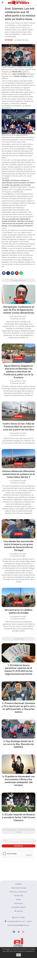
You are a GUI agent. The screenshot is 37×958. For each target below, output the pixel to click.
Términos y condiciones (18, 892)
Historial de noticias (18, 888)
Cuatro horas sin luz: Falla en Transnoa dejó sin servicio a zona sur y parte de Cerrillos (18, 426)
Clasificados (18, 903)
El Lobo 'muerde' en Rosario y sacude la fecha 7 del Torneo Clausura (18, 817)
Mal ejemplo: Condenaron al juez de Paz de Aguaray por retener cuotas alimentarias (18, 309)
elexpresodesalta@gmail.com (18, 925)
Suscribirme (18, 846)
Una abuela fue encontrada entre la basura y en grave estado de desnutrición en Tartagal (18, 545)
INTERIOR (9, 40)
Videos (18, 899)
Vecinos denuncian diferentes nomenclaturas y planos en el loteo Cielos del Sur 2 (18, 474)
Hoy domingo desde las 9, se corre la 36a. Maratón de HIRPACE (18, 744)
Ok (18, 955)
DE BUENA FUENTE (18, 907)
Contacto (18, 884)
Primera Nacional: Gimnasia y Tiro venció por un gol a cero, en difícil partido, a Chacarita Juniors (18, 707)
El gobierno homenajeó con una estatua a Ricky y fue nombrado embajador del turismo (20, 780)
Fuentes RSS (18, 895)
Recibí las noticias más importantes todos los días (18, 831)
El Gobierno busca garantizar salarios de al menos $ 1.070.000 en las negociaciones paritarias (18, 669)
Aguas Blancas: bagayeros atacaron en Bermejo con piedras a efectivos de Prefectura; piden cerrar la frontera (18, 371)
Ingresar (19, 911)
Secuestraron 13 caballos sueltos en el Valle (18, 611)
